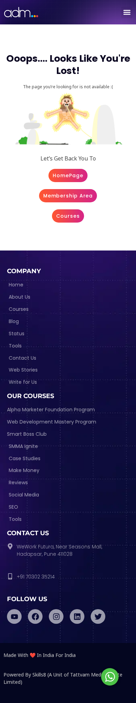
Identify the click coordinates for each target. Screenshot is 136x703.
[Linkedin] (77, 616)
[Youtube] (14, 616)
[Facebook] (35, 616)
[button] (127, 12)
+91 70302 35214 (36, 576)
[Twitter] (98, 616)
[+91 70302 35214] (10, 576)
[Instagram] (56, 616)
